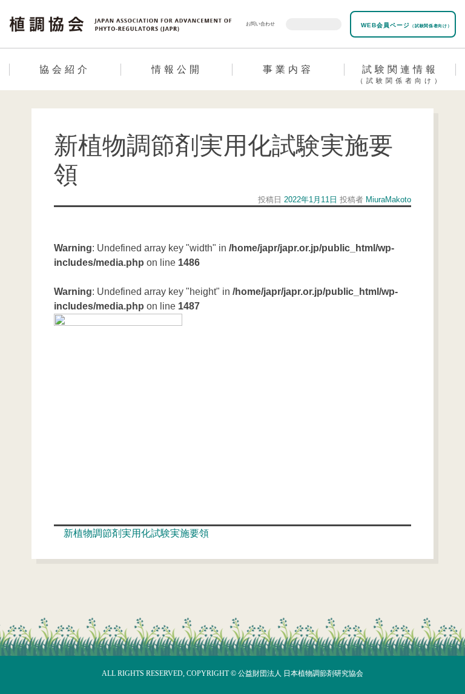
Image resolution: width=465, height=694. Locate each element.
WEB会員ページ (405, 25)
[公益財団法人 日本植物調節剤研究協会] (120, 23)
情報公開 (176, 69)
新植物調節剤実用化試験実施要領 (135, 533)
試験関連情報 (400, 74)
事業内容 (288, 69)
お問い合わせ (260, 24)
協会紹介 (64, 69)
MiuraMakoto (387, 199)
